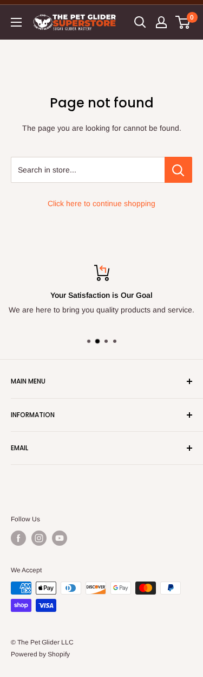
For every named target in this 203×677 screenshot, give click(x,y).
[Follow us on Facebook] (18, 538)
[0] (183, 22)
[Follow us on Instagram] (39, 538)
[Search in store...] (178, 170)
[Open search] (140, 22)
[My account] (161, 22)
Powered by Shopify (40, 654)
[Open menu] (16, 22)
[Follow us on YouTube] (59, 538)
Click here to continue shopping (101, 203)
